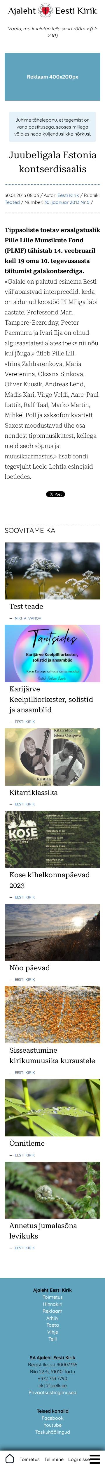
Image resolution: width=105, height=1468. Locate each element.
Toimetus (53, 1297)
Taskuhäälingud (52, 1432)
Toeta (52, 1325)
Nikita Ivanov (28, 618)
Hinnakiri (52, 1304)
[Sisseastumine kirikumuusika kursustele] (52, 1041)
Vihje (52, 1332)
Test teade (26, 606)
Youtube (53, 1425)
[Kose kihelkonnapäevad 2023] (52, 866)
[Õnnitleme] (52, 1135)
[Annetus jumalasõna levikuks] (52, 1217)
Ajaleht (22, 10)
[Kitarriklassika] (52, 784)
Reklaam (52, 1311)
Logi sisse (79, 1459)
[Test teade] (52, 598)
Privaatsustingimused (52, 1392)
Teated (12, 202)
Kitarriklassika (33, 793)
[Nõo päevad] (52, 959)
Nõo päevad (29, 968)
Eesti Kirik (76, 10)
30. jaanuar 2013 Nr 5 (67, 202)
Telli (52, 1339)
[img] (95, 1459)
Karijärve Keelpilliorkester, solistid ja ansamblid (51, 699)
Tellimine (54, 1459)
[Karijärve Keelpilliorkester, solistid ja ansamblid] (52, 680)
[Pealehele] (45, 16)
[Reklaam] (52, 99)
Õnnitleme (27, 1143)
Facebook (53, 1418)
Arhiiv (52, 1318)
